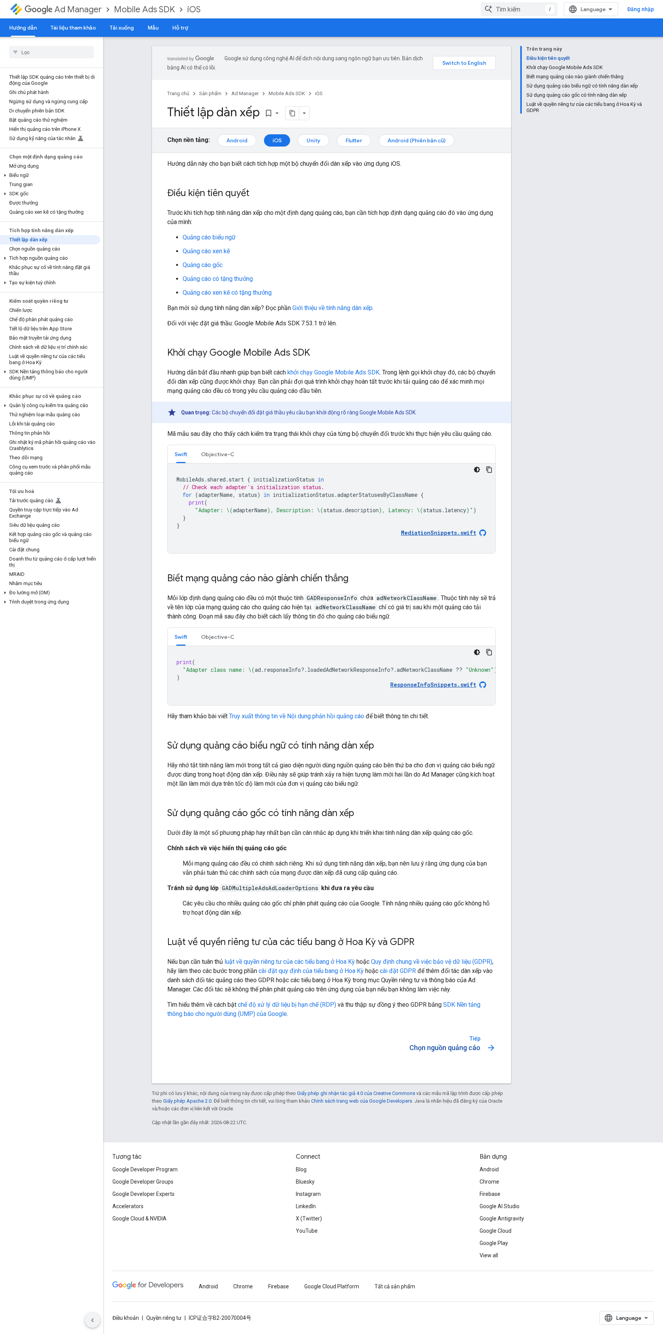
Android (236, 140)
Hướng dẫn (23, 27)
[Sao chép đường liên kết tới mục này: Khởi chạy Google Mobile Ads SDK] (317, 353)
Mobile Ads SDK (144, 9)
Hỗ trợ (180, 27)
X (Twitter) (309, 1218)
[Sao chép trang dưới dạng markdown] (292, 113)
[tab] (181, 454)
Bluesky (305, 1182)
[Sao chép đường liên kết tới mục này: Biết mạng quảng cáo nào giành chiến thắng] (356, 579)
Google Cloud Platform (331, 1286)
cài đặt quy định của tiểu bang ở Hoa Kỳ (311, 971)
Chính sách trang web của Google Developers (361, 1101)
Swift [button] (181, 454)
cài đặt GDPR (398, 971)
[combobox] (519, 9)
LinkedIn (306, 1206)
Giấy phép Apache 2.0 (187, 1101)
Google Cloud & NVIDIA (139, 1218)
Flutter (354, 140)
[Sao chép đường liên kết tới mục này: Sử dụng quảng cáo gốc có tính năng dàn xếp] (361, 813)
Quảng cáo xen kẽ (206, 251)
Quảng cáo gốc (203, 265)
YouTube (307, 1231)
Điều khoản (125, 1318)
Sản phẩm (210, 93)
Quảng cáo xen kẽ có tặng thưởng (227, 292)
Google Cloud (495, 1231)
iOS (194, 9)
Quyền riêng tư (163, 1318)
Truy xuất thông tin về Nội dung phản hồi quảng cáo (296, 716)
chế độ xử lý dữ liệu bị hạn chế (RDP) (287, 1004)
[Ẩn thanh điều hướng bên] (92, 1320)
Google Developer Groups (142, 1182)
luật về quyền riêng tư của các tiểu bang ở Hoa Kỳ (289, 961)
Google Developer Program (145, 1169)
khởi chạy (333, 372)
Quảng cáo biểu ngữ (209, 237)
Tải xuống (122, 27)
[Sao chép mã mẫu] (489, 469)
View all (489, 1255)
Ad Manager (78, 9)
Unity (313, 140)
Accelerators (127, 1206)
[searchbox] (51, 52)
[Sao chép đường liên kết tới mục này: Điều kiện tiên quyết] (257, 193)
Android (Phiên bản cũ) (416, 140)
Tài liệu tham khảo (73, 27)
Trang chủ (178, 93)
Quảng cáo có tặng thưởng (218, 278)
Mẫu (153, 27)
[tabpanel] (331, 508)
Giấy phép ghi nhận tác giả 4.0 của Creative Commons (356, 1093)
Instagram (308, 1194)
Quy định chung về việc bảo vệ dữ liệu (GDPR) (431, 961)
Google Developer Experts (143, 1194)
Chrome (489, 1182)
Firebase (490, 1194)
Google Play (494, 1243)
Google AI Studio (500, 1206)
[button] (50, 175)
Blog (301, 1169)
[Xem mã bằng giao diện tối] (477, 469)
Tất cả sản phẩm (394, 1286)
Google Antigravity (502, 1218)
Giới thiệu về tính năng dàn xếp (332, 308)
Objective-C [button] (217, 454)
